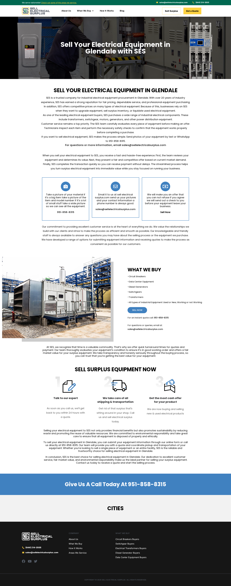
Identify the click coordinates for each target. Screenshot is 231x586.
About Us (73, 539)
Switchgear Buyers (125, 543)
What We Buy (75, 543)
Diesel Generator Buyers (128, 552)
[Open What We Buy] (93, 10)
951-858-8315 (147, 484)
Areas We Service (77, 552)
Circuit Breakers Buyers (127, 539)
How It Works (75, 548)
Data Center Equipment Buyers (131, 557)
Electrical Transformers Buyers (131, 548)
